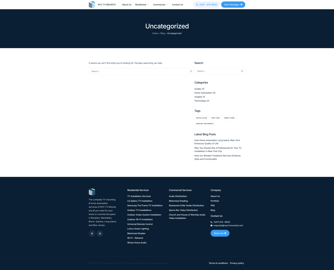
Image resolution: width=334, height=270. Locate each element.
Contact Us (177, 5)
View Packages (231, 4)
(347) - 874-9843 (208, 4)
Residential (140, 5)
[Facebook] (92, 233)
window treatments (205, 124)
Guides (197, 89)
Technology (200, 100)
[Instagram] (100, 233)
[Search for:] (141, 71)
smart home (229, 118)
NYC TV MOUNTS (107, 4)
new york (215, 118)
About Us (126, 5)
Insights (198, 96)
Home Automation (203, 92)
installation (201, 118)
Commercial (159, 5)
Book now (219, 233)
